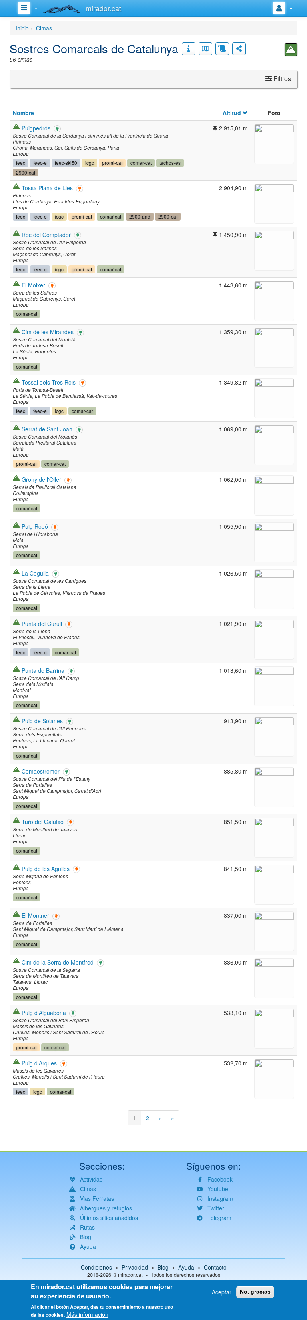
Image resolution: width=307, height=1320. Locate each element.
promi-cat (112, 162)
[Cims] (291, 49)
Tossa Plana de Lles (47, 188)
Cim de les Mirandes (48, 332)
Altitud (232, 113)
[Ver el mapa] (205, 48)
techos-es (170, 162)
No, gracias (255, 1291)
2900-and (139, 216)
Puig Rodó (35, 526)
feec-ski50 (66, 162)
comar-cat (141, 162)
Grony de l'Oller (41, 479)
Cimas (44, 28)
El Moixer (33, 285)
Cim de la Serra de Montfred (58, 962)
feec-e (40, 162)
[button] (274, 143)
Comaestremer (41, 771)
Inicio (22, 28)
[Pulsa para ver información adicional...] (188, 48)
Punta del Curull (42, 624)
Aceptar (221, 1292)
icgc (89, 162)
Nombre (23, 113)
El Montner (35, 915)
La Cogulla (35, 573)
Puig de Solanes (42, 721)
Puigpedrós (36, 128)
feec (20, 162)
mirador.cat (130, 1274)
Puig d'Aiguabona (44, 1013)
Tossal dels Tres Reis (49, 382)
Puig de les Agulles (46, 869)
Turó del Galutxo (43, 822)
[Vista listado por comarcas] (222, 48)
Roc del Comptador (46, 235)
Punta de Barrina (43, 670)
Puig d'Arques (39, 1063)
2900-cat (25, 172)
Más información (87, 1314)
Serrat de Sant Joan (47, 429)
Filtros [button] (281, 78)
